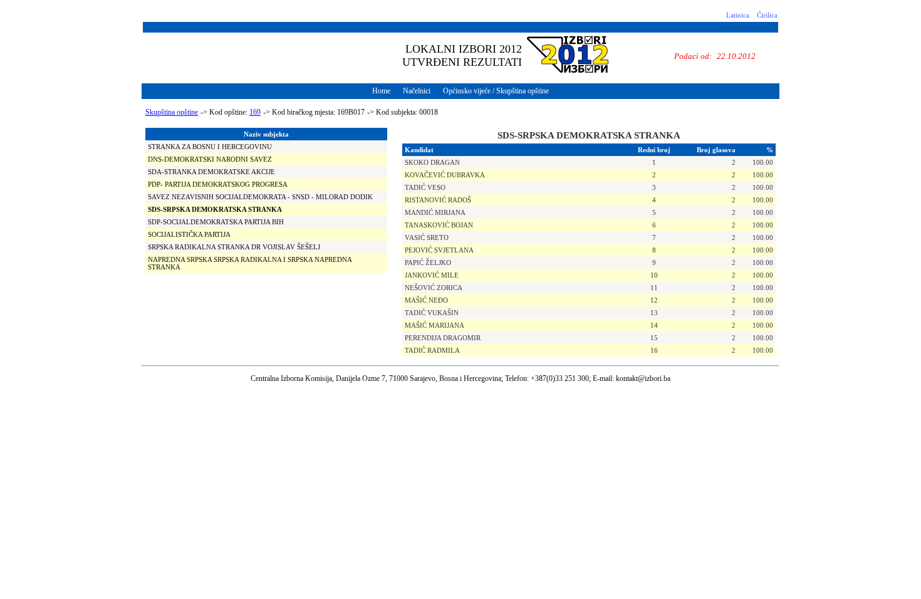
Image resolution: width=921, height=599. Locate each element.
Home (381, 90)
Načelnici (416, 90)
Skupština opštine (171, 112)
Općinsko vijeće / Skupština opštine (496, 90)
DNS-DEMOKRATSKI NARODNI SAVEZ (210, 159)
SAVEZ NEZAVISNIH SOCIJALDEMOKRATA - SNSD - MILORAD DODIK (260, 197)
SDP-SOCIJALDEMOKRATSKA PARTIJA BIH (216, 222)
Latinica (737, 15)
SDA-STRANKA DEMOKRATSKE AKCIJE (211, 171)
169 (255, 112)
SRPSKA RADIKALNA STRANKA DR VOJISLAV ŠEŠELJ (234, 247)
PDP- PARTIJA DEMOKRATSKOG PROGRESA (218, 184)
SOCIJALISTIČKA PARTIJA (189, 234)
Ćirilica (767, 15)
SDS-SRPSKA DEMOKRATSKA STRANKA (215, 209)
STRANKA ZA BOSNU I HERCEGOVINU (210, 146)
